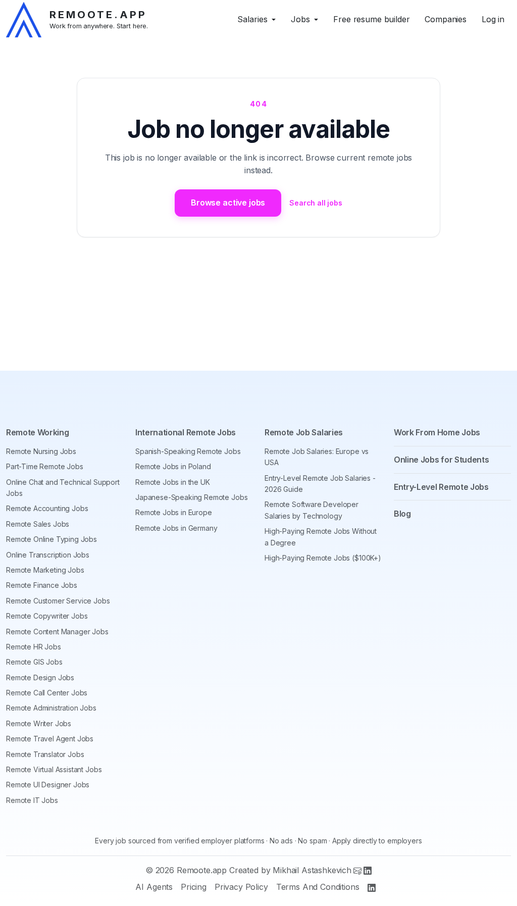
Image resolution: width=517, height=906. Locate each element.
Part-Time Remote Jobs (44, 466)
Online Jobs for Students (441, 460)
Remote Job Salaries (304, 432)
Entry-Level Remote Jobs (441, 487)
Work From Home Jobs (437, 432)
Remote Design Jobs (40, 677)
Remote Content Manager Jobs (57, 631)
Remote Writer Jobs (38, 723)
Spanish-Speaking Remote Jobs (188, 451)
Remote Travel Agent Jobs (49, 738)
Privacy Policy (241, 887)
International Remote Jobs (185, 432)
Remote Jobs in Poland (173, 466)
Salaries (252, 19)
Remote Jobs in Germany (176, 528)
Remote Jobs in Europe (173, 512)
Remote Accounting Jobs (47, 508)
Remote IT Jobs (32, 800)
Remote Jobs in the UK (172, 482)
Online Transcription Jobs (47, 554)
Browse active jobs (228, 202)
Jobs (300, 19)
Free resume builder (371, 19)
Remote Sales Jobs (37, 524)
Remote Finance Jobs (41, 585)
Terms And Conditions (317, 887)
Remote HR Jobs (33, 646)
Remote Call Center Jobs (46, 692)
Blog (402, 514)
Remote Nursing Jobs (41, 451)
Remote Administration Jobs (51, 707)
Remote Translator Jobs (45, 754)
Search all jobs (315, 202)
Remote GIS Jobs (34, 662)
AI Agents (154, 887)
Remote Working (37, 432)
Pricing (193, 887)
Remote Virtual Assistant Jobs (53, 769)
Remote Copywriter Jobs (46, 616)
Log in (493, 19)
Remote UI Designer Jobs (47, 784)
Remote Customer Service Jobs (58, 600)
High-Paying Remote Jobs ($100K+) (323, 557)
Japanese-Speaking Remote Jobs (191, 497)
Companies (446, 19)
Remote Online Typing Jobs (51, 539)
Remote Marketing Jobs (45, 570)
